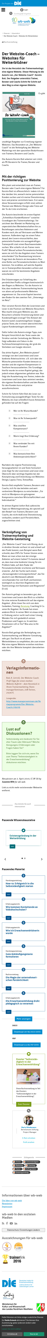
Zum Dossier (24, 1104)
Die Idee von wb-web (12, 1200)
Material (7, 33)
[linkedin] (16, 1223)
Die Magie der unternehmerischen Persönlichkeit (21, 978)
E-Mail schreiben (28, 1138)
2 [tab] (24, 858)
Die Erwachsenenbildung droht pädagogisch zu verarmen (23, 1002)
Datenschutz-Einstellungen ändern (23, 1230)
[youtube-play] (11, 1223)
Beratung (25, 606)
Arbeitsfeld (16, 33)
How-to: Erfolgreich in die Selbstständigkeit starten (20, 884)
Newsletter (7, 1203)
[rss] (3, 1223)
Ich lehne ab (12, 1334)
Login (26, 9)
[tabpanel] (23, 838)
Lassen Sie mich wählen (11, 1329)
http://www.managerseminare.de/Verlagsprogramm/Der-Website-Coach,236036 (23, 704)
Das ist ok (34, 1334)
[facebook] (7, 1223)
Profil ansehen (28, 1142)
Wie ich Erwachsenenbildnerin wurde (22, 931)
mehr (12, 846)
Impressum (7, 1206)
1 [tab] (22, 858)
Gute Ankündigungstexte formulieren (19, 955)
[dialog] (23, 1326)
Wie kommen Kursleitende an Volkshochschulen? (22, 908)
